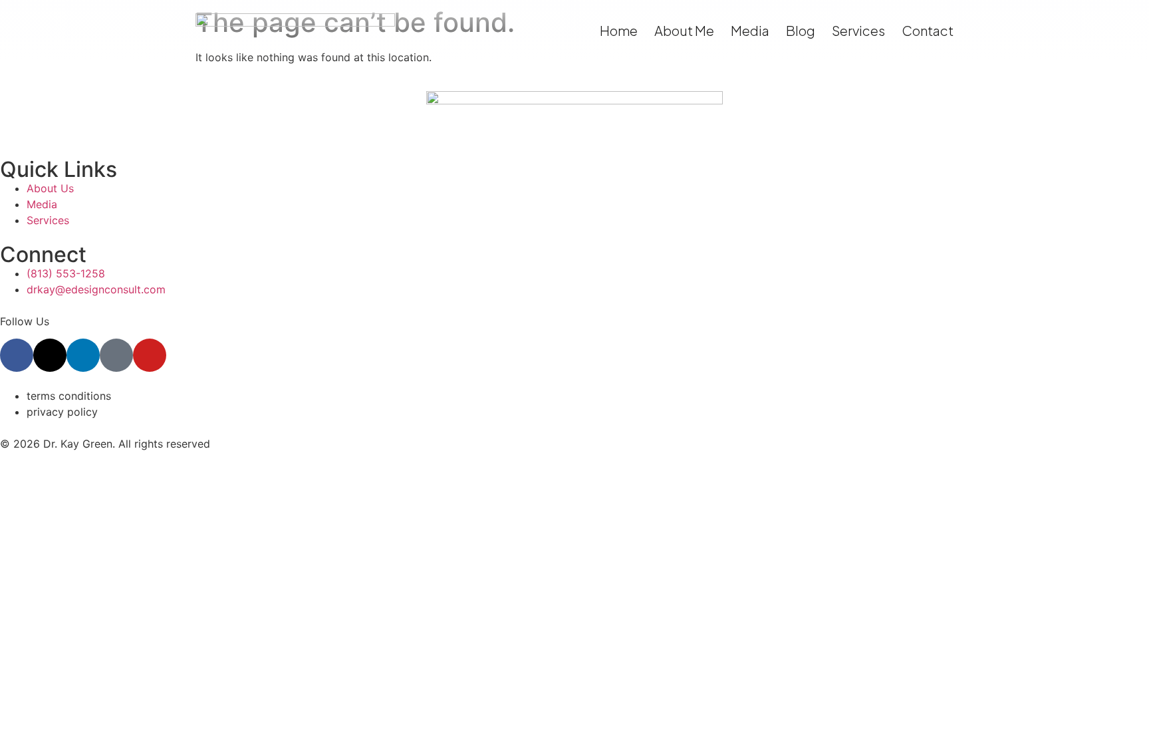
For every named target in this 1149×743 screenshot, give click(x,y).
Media (750, 30)
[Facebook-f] (16, 355)
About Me (684, 30)
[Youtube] (149, 355)
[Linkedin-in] (83, 355)
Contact (928, 30)
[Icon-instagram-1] (116, 355)
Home (619, 30)
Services (858, 30)
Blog (800, 30)
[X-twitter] (49, 355)
